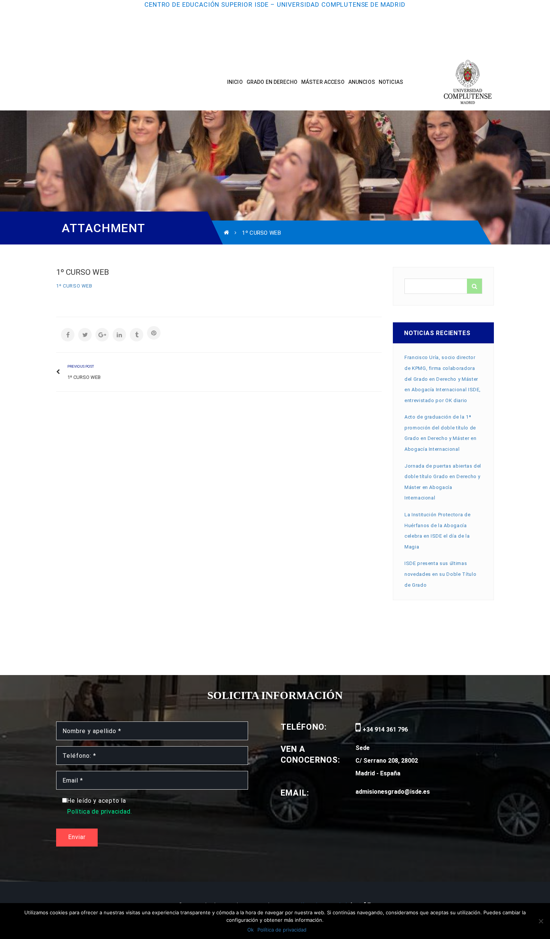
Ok (250, 930)
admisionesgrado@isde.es (392, 791)
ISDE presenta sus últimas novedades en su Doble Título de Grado (440, 573)
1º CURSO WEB (74, 286)
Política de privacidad (281, 930)
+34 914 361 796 (384, 729)
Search (474, 286)
